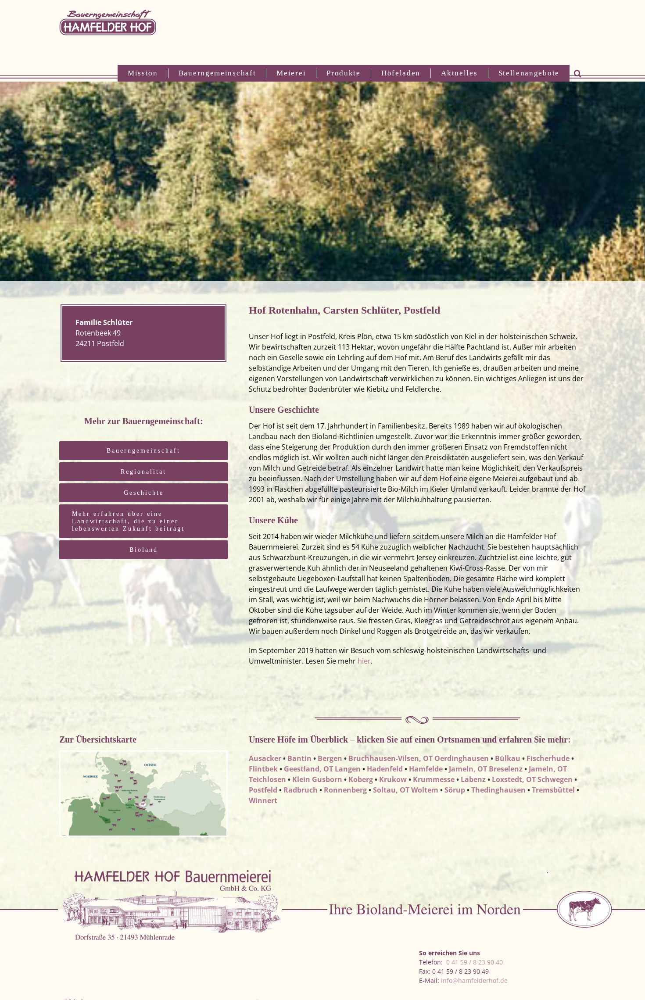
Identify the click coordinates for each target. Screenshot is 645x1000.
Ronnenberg (345, 790)
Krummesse (434, 779)
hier (364, 661)
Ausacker (265, 758)
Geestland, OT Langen (322, 769)
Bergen (330, 758)
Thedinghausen (498, 790)
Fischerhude (548, 758)
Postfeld (263, 790)
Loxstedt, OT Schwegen (532, 779)
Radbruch (300, 790)
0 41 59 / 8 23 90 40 (474, 962)
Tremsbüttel (553, 790)
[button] (578, 73)
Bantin (299, 758)
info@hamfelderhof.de (474, 980)
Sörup (454, 790)
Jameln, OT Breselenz (486, 769)
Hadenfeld (385, 769)
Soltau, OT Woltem (405, 790)
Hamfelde (426, 769)
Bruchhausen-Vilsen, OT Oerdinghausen (418, 758)
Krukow (393, 779)
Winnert (263, 800)
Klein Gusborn (317, 779)
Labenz (473, 779)
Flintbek (263, 769)
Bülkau (507, 758)
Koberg (360, 779)
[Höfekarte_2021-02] (143, 754)
